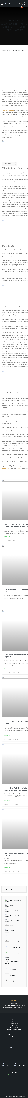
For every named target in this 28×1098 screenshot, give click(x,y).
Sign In (1, 1)
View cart (6, 1)
